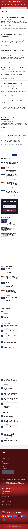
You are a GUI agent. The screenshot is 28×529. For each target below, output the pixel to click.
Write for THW (4, 455)
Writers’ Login (4, 468)
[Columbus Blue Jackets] (25, 5)
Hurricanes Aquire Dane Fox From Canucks (12, 17)
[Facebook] (14, 516)
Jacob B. (7, 179)
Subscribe (9, 210)
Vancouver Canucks (6, 45)
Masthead (4, 456)
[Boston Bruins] (6, 5)
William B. (8, 165)
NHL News (13, 28)
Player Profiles (14, 113)
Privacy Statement (5, 463)
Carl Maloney (3, 69)
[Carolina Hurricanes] (15, 5)
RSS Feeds (4, 461)
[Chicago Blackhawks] (19, 5)
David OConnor (4, 136)
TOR (4, 167)
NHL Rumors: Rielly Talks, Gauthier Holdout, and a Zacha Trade (12, 299)
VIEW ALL (9, 304)
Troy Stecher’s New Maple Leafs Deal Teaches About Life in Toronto (12, 169)
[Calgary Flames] (12, 5)
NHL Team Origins (5, 496)
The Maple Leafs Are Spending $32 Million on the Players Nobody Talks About (11, 428)
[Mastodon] (22, 516)
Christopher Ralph (4, 121)
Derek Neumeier (4, 86)
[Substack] (3, 516)
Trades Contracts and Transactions (11, 146)
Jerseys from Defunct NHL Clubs (8, 501)
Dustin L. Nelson (4, 19)
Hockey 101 (4, 493)
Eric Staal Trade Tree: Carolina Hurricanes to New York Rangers (10, 388)
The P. (7, 171)
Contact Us (4, 466)
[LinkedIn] (24, 516)
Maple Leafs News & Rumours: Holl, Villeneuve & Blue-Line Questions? (12, 277)
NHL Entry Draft (6, 78)
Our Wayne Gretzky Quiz (6, 504)
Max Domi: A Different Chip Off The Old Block (13, 135)
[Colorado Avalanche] (22, 5)
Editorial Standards (5, 458)
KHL (3, 95)
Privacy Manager (7, 472)
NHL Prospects (8, 95)
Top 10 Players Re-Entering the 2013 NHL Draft (13, 67)
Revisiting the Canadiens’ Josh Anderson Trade (10, 228)
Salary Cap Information (6, 491)
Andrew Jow (3, 38)
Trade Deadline (18, 28)
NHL (4, 174)
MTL (4, 162)
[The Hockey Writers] (3, 1)
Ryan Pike (3, 104)
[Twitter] (8, 516)
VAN (4, 268)
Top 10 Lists (11, 78)
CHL (3, 130)
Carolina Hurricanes (6, 28)
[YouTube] (6, 516)
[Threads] (19, 516)
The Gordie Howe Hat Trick (7, 503)
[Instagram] (16, 516)
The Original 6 (4, 499)
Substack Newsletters (6, 460)
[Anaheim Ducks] (2, 5)
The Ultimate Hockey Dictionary (8, 494)
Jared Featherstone (5, 53)
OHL (3, 62)
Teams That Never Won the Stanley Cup (9, 498)
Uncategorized (14, 130)
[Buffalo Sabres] (9, 5)
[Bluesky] (11, 516)
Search (14, 154)
